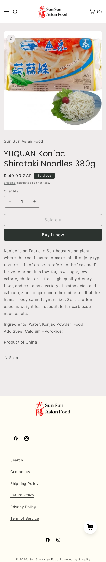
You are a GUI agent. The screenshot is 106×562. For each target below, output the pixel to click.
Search (16, 460)
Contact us (20, 471)
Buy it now (53, 234)
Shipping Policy (24, 483)
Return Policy (22, 495)
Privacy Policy (23, 506)
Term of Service (24, 518)
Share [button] (14, 357)
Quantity (11, 191)
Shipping (10, 182)
